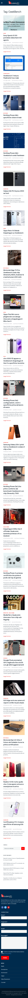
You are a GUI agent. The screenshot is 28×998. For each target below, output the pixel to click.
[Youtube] (8, 907)
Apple (2, 966)
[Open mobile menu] (1, 3)
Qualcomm (6, 527)
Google (5, 658)
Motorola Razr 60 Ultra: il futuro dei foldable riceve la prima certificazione (13, 742)
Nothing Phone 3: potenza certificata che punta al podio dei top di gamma (13, 575)
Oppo (4, 228)
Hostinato (19, 994)
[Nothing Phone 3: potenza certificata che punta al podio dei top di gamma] (14, 560)
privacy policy (7, 953)
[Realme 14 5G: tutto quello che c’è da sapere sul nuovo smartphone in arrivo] (14, 769)
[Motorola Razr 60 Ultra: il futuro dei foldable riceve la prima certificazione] (14, 727)
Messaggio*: (4, 935)
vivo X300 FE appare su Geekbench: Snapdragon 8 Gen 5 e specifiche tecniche (13, 361)
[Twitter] (5, 907)
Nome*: (3, 915)
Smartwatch (4, 972)
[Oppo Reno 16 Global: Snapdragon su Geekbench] (14, 218)
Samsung (5, 189)
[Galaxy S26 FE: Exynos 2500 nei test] (14, 178)
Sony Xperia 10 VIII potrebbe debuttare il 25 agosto (12, 38)
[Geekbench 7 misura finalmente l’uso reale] (14, 63)
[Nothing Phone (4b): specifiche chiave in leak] (14, 102)
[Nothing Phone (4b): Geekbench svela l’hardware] (14, 140)
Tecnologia (6, 73)
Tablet (2, 976)
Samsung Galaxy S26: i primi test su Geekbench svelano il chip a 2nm (14, 447)
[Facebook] (2, 907)
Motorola (6, 268)
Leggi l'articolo (7, 51)
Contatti (3, 982)
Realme (5, 779)
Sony (4, 33)
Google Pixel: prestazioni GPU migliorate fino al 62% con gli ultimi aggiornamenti (13, 662)
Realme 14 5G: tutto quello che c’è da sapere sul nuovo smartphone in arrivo (13, 784)
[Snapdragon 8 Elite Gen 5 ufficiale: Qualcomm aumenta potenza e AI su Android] (14, 516)
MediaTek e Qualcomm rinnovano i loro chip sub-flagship (12, 617)
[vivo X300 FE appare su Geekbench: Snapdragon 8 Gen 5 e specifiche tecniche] (14, 346)
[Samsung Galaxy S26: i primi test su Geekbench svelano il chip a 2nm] (14, 432)
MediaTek (5, 613)
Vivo (4, 356)
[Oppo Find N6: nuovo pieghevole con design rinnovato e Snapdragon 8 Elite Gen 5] (14, 301)
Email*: (3, 928)
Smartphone (4, 969)
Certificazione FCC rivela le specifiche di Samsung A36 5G (13, 824)
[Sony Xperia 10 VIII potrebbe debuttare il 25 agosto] (14, 22)
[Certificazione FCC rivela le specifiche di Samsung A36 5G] (14, 809)
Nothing (5, 113)
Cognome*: (4, 922)
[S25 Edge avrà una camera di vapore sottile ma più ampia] (14, 687)
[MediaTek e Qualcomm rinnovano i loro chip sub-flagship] (14, 602)
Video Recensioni (5, 979)
